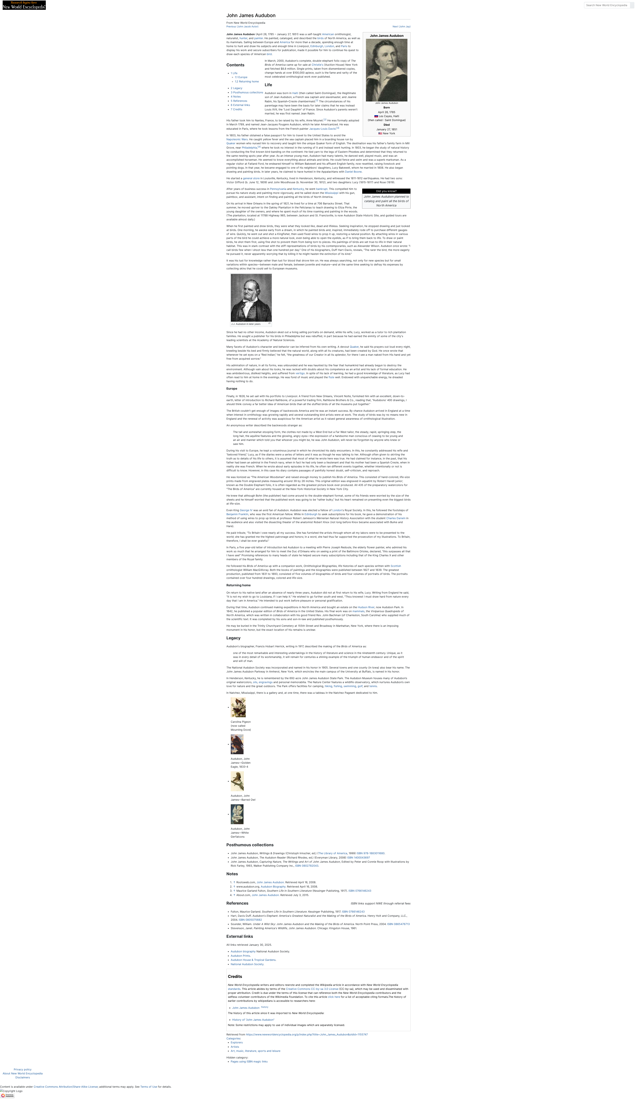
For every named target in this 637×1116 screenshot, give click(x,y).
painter (258, 38)
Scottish (396, 566)
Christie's (317, 64)
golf (360, 686)
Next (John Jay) (402, 26)
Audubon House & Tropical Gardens (253, 959)
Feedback (85, 5)
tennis (373, 686)
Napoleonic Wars (237, 139)
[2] (324, 119)
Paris (344, 46)
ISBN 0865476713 (398, 924)
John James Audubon (245, 1007)
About (70, 5)
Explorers (237, 1042)
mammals (358, 611)
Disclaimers (22, 1077)
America (285, 42)
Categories (233, 1038)
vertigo (300, 373)
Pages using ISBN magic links (249, 1061)
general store (251, 178)
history (264, 1007)
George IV (246, 510)
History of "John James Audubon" (253, 1019)
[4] (259, 146)
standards (234, 988)
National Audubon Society (247, 964)
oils (255, 682)
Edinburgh (316, 46)
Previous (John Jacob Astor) (242, 26)
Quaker (230, 143)
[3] (337, 128)
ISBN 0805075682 (250, 919)
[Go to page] (632, 5)
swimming (350, 686)
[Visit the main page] (24, 5)
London (329, 46)
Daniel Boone (353, 171)
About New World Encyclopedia (23, 1073)
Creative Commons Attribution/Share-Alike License (66, 1086)
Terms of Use (148, 1086)
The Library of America (332, 853)
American (328, 34)
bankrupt (321, 189)
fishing (338, 686)
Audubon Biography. (273, 886)
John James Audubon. (270, 882)
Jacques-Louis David (322, 128)
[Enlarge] (269, 323)
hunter (243, 38)
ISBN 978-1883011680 (371, 853)
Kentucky (298, 189)
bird (269, 54)
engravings (266, 682)
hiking (328, 686)
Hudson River (366, 607)
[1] (317, 100)
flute (331, 377)
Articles (56, 5)
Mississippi (331, 192)
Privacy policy (23, 1069)
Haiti (295, 93)
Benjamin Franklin (237, 514)
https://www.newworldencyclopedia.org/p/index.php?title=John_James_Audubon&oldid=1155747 (307, 1034)
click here (334, 996)
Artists (235, 1046)
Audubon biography (243, 951)
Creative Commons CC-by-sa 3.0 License (312, 988)
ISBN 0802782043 (306, 865)
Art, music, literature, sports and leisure (255, 1050)
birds (320, 38)
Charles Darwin (395, 518)
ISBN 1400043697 (358, 857)
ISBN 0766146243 (360, 890)
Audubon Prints (240, 955)
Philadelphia (249, 147)
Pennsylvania (278, 189)
